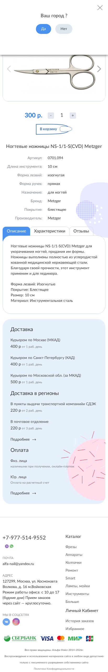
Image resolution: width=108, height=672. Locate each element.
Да (43, 29)
